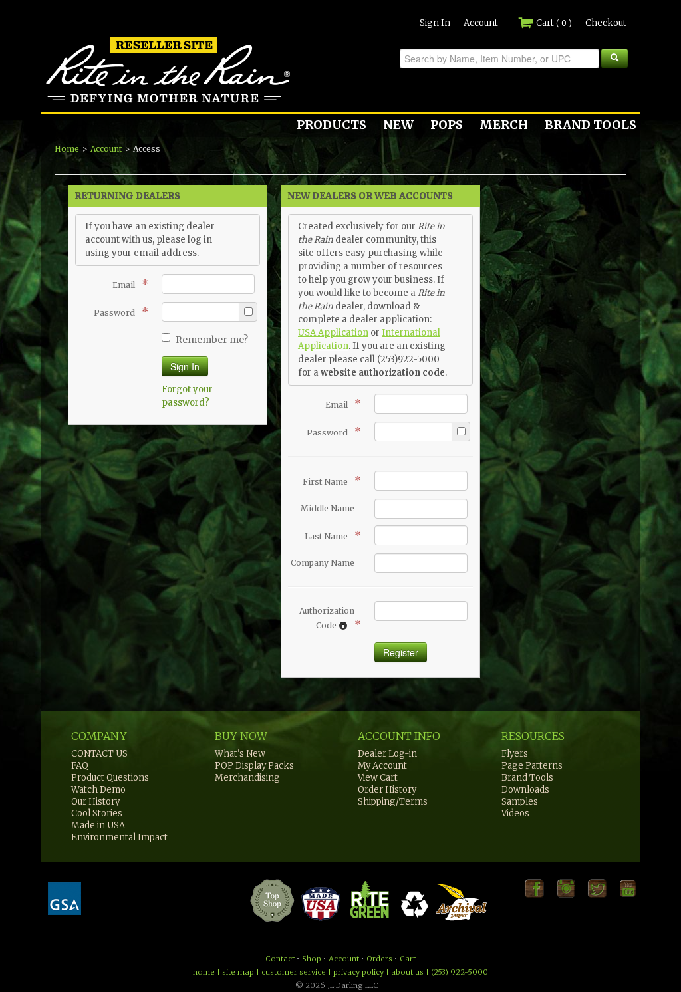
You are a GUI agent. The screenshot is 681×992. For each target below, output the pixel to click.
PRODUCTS (331, 124)
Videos (515, 813)
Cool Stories (96, 813)
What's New (240, 753)
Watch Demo (98, 789)
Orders (379, 958)
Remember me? (212, 340)
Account (481, 23)
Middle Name (327, 508)
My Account (382, 765)
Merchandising (247, 777)
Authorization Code (326, 618)
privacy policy (358, 972)
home (204, 972)
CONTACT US (99, 753)
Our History (95, 801)
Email (127, 284)
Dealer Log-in (387, 753)
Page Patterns (532, 765)
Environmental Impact (119, 837)
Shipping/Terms (393, 801)
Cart (553, 23)
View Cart (378, 777)
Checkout (605, 23)
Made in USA (98, 825)
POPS (446, 124)
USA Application (333, 332)
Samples (519, 801)
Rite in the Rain (89, 102)
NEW (398, 124)
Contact (280, 958)
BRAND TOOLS (590, 124)
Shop (311, 958)
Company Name (322, 563)
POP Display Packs (254, 765)
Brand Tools (527, 777)
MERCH (503, 124)
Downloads (525, 789)
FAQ (79, 765)
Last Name (329, 535)
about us (407, 972)
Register (400, 652)
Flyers (514, 753)
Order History (387, 789)
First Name (328, 480)
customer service (293, 972)
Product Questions (110, 777)
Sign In (435, 23)
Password (118, 311)
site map (238, 972)
